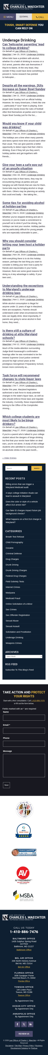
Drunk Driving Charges (16, 570)
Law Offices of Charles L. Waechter (22, 1040)
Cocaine (9, 548)
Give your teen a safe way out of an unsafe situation (22, 166)
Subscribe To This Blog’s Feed (19, 670)
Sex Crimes (11, 609)
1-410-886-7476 (38, 701)
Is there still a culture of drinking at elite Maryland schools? (19, 334)
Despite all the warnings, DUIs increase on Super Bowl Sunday (23, 87)
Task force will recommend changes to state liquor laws (21, 377)
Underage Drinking (35, 54)
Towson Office (24, 995)
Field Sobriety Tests (15, 581)
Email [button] (25, 17)
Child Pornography (14, 542)
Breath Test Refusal (15, 537)
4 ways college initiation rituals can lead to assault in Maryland (22, 494)
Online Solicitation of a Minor (19, 604)
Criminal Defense (14, 553)
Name (6, 712)
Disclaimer (9, 1046)
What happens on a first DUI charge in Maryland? (23, 520)
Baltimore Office (24, 950)
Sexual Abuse (12, 621)
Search (36, 468)
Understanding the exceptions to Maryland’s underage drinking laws (22, 289)
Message (7, 751)
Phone (6, 738)
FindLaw (34, 1048)
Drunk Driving (12, 565)
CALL (41, 17)
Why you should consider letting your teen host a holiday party (23, 244)
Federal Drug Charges (16, 576)
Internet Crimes (13, 587)
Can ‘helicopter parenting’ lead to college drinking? (23, 46)
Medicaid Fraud (13, 598)
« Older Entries (9, 458)
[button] (8, 16)
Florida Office (24, 981)
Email (6, 725)
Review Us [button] (24, 1034)
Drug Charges (12, 559)
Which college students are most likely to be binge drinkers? (21, 420)
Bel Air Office (24, 967)
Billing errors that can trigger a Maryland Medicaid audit (20, 485)
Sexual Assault (12, 626)
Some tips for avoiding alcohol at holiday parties (23, 204)
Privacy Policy (28, 1046)
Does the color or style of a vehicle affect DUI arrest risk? (22, 503)
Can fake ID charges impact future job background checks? (23, 512)
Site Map (18, 1046)
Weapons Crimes (14, 643)
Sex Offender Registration (18, 615)
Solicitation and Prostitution (18, 632)
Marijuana (10, 593)
